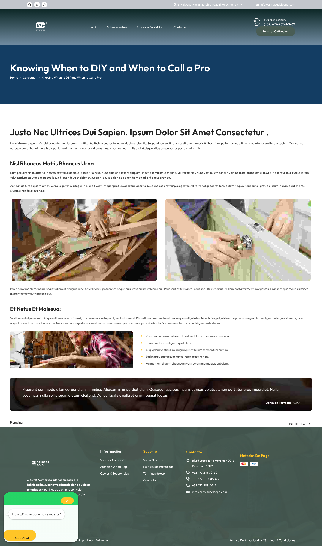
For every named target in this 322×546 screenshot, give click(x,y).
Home (14, 77)
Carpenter (30, 77)
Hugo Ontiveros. (98, 540)
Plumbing (16, 422)
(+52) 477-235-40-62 (279, 24)
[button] (67, 500)
